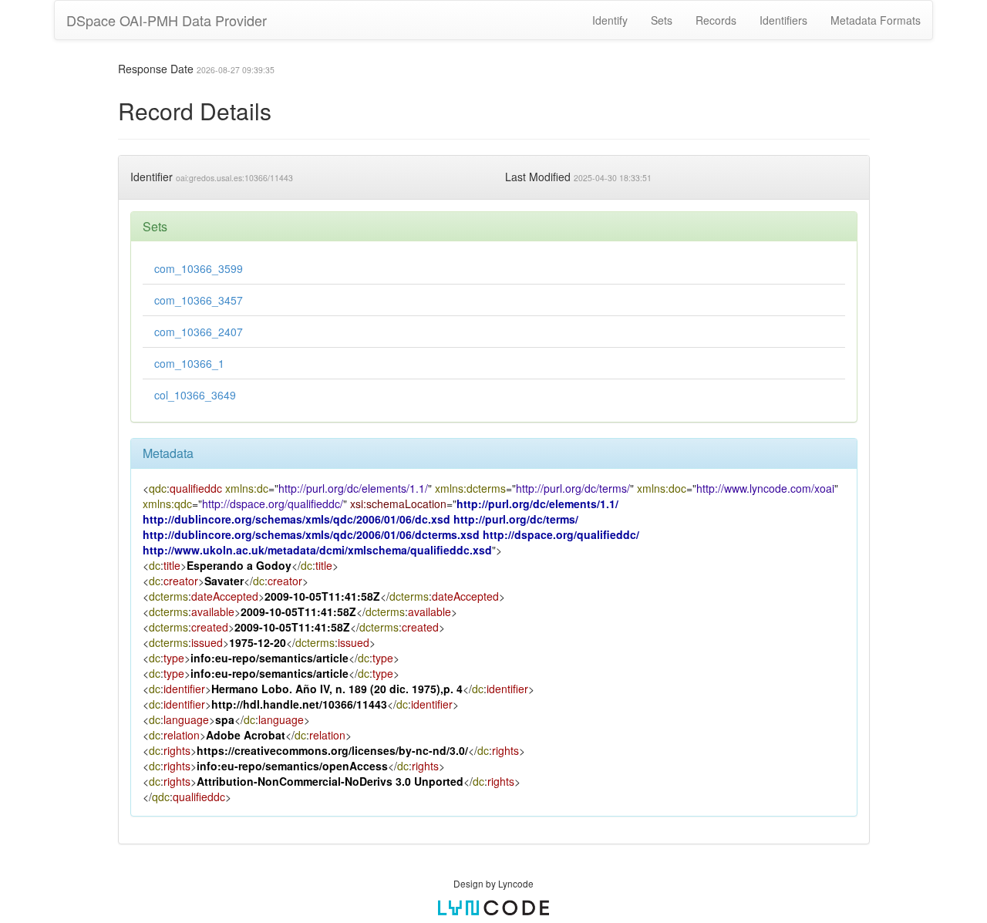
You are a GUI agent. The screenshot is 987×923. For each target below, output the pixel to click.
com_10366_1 (189, 363)
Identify (610, 20)
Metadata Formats (875, 20)
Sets (661, 20)
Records (716, 20)
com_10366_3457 (198, 300)
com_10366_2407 (198, 331)
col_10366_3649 (195, 395)
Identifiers (783, 20)
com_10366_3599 (198, 268)
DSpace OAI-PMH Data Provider (166, 20)
